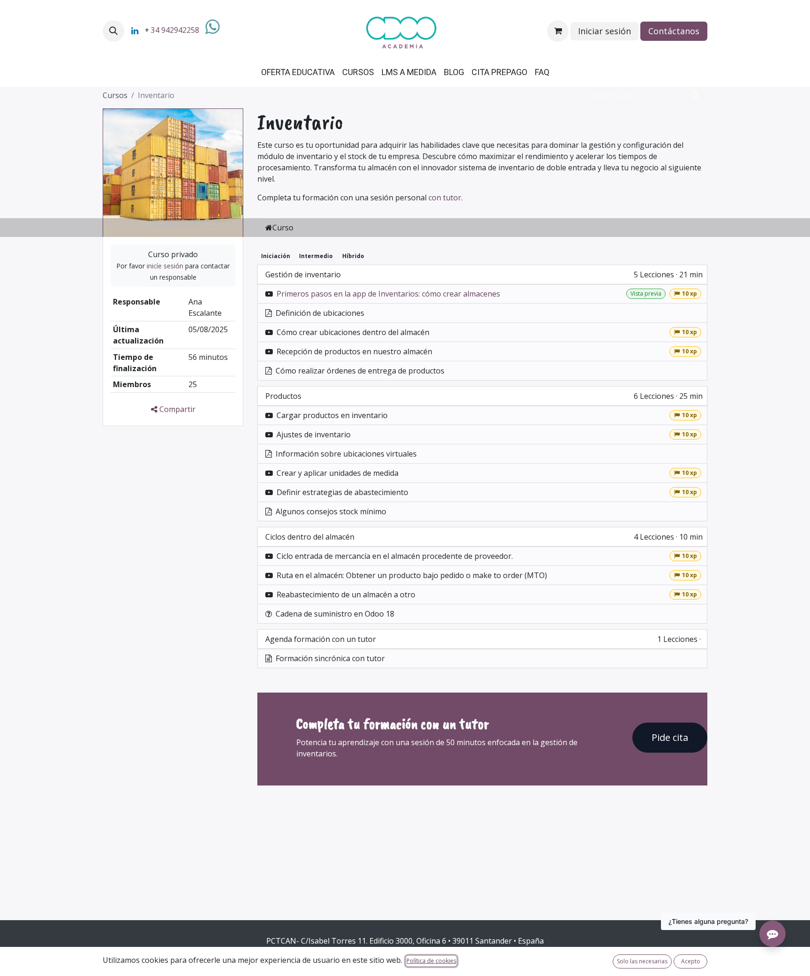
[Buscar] (695, 95)
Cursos (115, 95)
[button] (113, 31)
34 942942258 (175, 30)
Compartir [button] (176, 409)
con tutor (444, 197)
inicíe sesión (165, 265)
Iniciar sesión (604, 31)
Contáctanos (673, 31)
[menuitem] (297, 72)
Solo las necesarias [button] (642, 961)
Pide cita (670, 737)
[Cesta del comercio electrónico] (558, 31)
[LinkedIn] (134, 31)
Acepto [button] (690, 961)
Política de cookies (431, 961)
